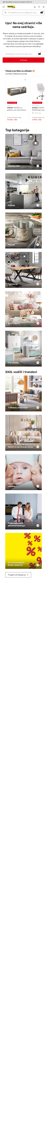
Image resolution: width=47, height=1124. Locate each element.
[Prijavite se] (35, 7)
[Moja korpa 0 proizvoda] (43, 7)
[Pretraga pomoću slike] (41, 12)
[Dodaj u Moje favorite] (25, 80)
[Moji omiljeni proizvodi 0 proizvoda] (39, 7)
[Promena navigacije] (3, 7)
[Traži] (5, 12)
